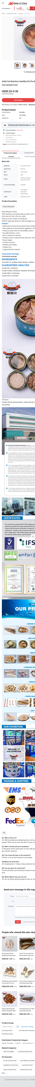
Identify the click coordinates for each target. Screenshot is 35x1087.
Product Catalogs (28, 1027)
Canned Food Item (27, 1065)
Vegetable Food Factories (10, 1065)
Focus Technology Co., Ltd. (24, 1079)
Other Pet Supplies (8, 1051)
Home (3, 13)
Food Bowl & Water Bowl (25, 1051)
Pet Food (20, 13)
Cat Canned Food (7, 1030)
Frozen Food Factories (9, 1060)
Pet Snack (27, 13)
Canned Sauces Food (26, 1069)
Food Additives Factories (27, 1060)
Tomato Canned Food (9, 1069)
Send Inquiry (18, 100)
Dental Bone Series (7, 1034)
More (3, 1073)
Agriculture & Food (11, 13)
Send (17, 922)
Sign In (5, 144)
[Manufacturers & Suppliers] (17, 3)
